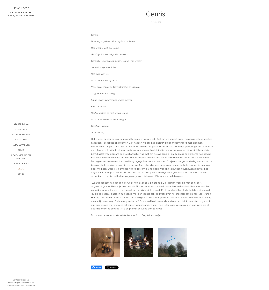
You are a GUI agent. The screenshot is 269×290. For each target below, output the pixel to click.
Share (98, 267)
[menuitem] (21, 124)
